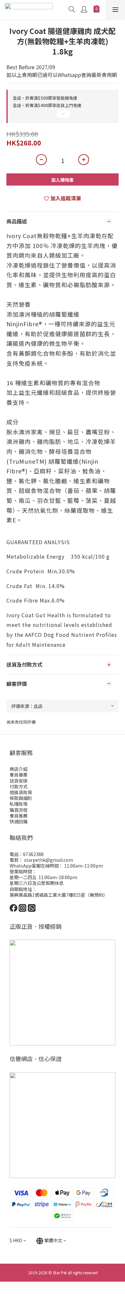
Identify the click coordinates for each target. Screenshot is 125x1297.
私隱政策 (19, 804)
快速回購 (19, 821)
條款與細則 (21, 798)
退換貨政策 (21, 792)
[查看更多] (62, 116)
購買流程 (19, 810)
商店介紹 (19, 769)
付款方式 (19, 786)
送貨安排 (19, 780)
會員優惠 (19, 774)
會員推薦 (19, 815)
